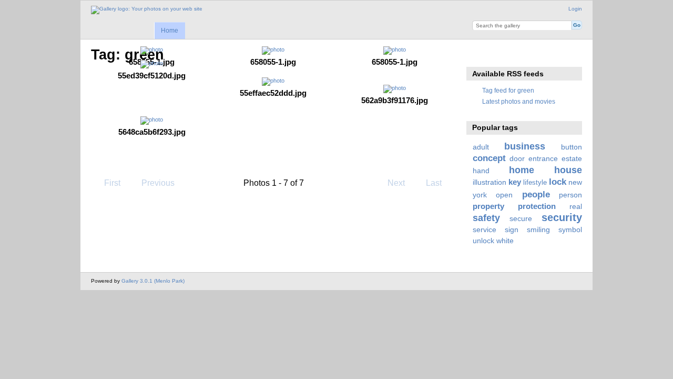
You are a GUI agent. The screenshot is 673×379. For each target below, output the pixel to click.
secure (520, 218)
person (570, 195)
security (562, 217)
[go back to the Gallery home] (146, 10)
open (504, 195)
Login (575, 9)
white (505, 240)
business (524, 146)
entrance (543, 158)
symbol (570, 229)
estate (572, 158)
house (568, 169)
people (536, 195)
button (571, 147)
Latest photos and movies (518, 101)
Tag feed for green (508, 90)
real (575, 206)
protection (537, 206)
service (484, 229)
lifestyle (535, 182)
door (517, 158)
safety (486, 217)
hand (481, 170)
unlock (483, 240)
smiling (538, 229)
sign (511, 229)
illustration (489, 182)
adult (481, 147)
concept (489, 158)
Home (169, 30)
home (521, 169)
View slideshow (478, 53)
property (488, 206)
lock (557, 182)
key (514, 181)
